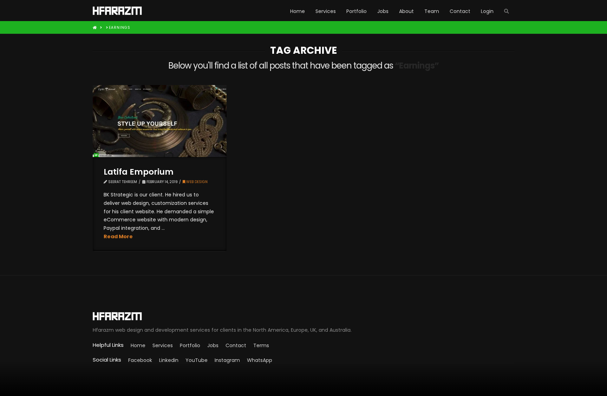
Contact (236, 345)
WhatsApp (259, 360)
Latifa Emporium (139, 171)
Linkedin (168, 360)
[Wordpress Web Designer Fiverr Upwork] (303, 316)
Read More (118, 236)
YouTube (196, 360)
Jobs (212, 345)
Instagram (227, 360)
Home (138, 345)
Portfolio (190, 345)
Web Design (196, 182)
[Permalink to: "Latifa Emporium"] (160, 121)
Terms (261, 345)
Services (162, 345)
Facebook (140, 360)
